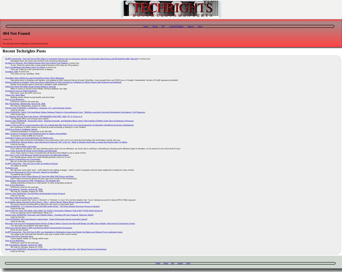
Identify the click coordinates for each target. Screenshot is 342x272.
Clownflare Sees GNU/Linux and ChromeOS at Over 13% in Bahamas (34, 78)
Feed (200, 26)
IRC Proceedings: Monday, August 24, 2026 (23, 245)
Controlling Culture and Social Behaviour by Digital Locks (29, 138)
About (155, 26)
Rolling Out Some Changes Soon (19, 236)
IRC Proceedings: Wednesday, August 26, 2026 (25, 104)
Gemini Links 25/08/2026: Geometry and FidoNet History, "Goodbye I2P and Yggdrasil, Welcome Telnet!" (49, 215)
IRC (163, 26)
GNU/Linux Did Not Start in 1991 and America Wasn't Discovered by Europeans (38, 228)
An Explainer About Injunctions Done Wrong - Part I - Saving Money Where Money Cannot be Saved (47, 202)
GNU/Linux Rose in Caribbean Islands (21, 129)
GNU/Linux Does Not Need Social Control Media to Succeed (30, 86)
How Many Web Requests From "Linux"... (22, 198)
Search (191, 26)
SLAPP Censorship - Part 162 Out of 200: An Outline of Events (31, 163)
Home (145, 26)
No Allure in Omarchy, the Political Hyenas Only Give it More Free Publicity (36, 63)
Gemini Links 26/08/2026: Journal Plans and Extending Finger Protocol (35, 193)
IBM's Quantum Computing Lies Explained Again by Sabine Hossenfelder (36, 134)
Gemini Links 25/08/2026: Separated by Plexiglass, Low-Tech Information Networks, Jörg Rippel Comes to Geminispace (55, 249)
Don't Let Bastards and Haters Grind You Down (25, 67)
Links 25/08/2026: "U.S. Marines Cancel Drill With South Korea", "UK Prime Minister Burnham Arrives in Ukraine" (52, 206)
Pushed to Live (11, 168)
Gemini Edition (177, 26)
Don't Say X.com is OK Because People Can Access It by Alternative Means (37, 155)
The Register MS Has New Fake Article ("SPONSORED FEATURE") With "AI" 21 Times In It (43, 116)
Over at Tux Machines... (15, 99)
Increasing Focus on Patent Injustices (21, 91)
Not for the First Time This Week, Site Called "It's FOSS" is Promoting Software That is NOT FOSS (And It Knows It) (54, 211)
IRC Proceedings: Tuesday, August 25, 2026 (23, 189)
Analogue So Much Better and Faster (21, 146)
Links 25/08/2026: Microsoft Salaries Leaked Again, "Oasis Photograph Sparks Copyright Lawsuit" (46, 219)
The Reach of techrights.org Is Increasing (22, 159)
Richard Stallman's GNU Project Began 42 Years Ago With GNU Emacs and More (39, 176)
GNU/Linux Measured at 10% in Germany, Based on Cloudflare (32, 172)
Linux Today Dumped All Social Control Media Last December (31, 151)
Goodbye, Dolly (11, 71)
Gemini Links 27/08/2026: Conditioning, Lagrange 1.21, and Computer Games (38, 108)
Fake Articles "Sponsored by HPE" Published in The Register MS (32, 181)
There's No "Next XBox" (15, 95)
